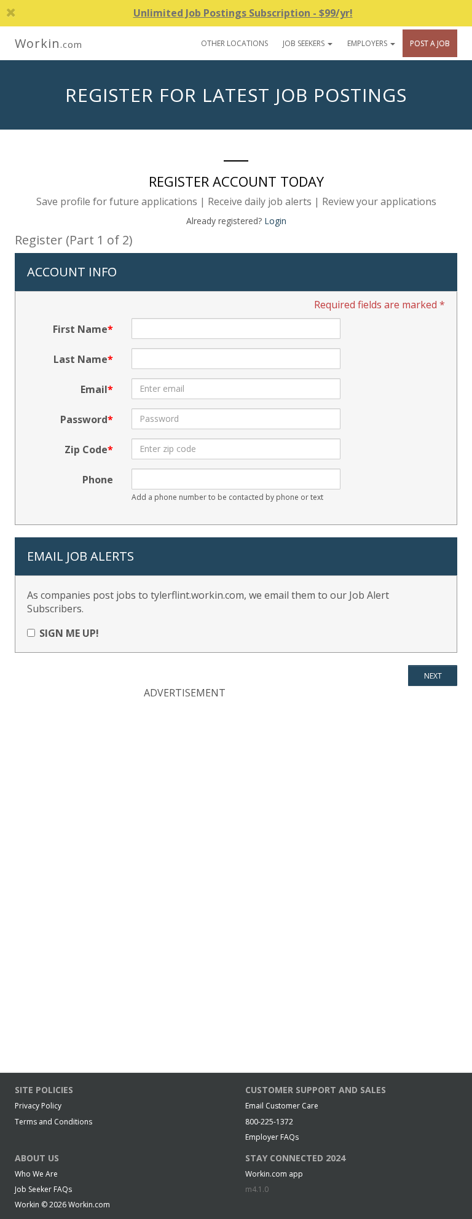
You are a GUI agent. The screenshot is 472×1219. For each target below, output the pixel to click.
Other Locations (234, 43)
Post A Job (430, 43)
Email (94, 389)
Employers (368, 43)
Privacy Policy (38, 1105)
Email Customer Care (281, 1105)
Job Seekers (304, 43)
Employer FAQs (272, 1137)
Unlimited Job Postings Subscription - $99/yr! (243, 13)
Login (275, 221)
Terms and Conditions (53, 1121)
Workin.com (89, 1204)
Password (84, 419)
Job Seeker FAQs (43, 1189)
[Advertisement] (236, 789)
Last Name (80, 359)
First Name (80, 329)
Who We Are (36, 1174)
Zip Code (86, 449)
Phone (97, 479)
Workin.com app (274, 1174)
